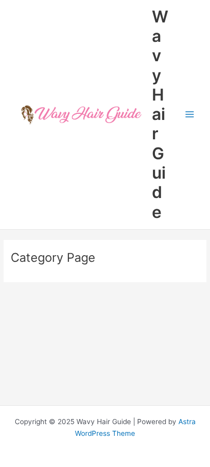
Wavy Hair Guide (160, 114)
